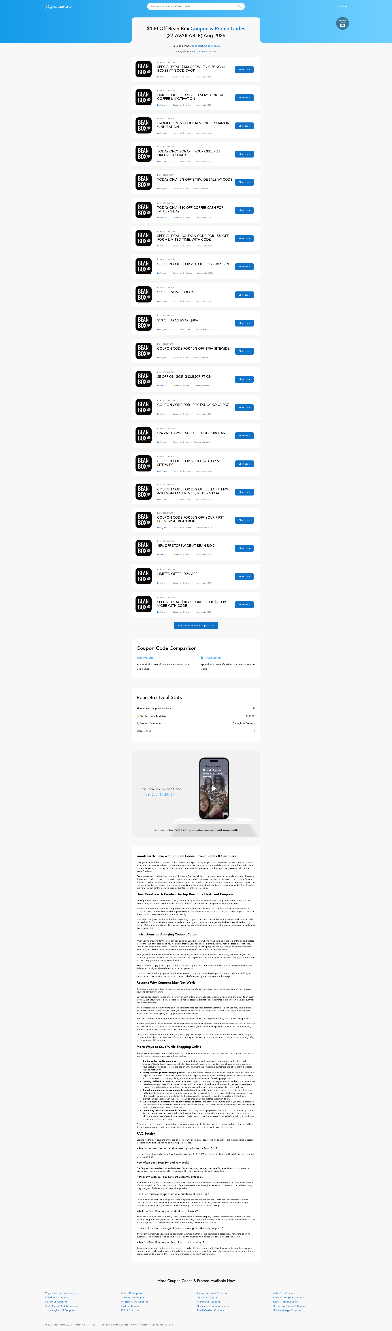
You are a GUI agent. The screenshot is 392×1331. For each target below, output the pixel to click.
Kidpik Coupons (130, 1310)
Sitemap (169, 1324)
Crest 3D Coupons (131, 1293)
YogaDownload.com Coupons (62, 1293)
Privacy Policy (136, 1324)
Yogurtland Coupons (208, 1301)
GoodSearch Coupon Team (204, 46)
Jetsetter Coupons (207, 1297)
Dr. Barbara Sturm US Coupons (290, 1306)
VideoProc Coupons (284, 1293)
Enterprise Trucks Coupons (212, 1293)
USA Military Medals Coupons (62, 1306)
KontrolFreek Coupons (285, 1301)
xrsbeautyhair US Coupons (60, 1310)
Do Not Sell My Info (153, 1324)
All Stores (342, 6)
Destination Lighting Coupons (213, 1306)
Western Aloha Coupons (134, 1301)
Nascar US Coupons (56, 1301)
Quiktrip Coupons (131, 1306)
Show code (244, 69)
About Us (106, 1324)
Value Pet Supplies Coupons (288, 1297)
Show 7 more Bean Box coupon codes (196, 625)
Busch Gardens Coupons (210, 1310)
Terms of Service (120, 1324)
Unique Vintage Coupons (287, 1310)
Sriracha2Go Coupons (133, 1297)
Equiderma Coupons (56, 1297)
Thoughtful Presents (185, 51)
